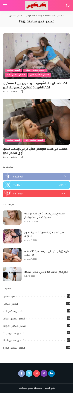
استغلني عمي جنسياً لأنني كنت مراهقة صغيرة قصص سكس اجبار (44, 215)
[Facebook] (36, 176)
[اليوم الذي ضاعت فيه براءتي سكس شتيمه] (12, 274)
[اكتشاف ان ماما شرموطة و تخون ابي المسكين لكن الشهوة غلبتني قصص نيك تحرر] (36, 56)
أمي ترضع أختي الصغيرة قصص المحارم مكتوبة (44, 234)
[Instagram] (44, 373)
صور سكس (9, 296)
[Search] (68, 5)
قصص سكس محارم (39, 75)
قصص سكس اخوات (14, 318)
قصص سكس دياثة (16, 75)
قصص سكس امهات (35, 70)
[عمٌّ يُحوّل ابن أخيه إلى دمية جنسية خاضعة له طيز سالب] (12, 255)
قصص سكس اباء (12, 311)
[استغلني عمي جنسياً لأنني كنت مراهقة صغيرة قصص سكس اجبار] (12, 217)
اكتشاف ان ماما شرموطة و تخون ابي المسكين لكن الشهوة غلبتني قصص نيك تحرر (35, 85)
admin (14, 92)
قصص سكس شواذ (13, 340)
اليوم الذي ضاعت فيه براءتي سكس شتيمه (46, 271)
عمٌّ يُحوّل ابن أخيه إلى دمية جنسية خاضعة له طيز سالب (46, 253)
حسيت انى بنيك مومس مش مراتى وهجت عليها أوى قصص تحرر (35, 151)
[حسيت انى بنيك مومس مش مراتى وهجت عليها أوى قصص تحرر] (36, 122)
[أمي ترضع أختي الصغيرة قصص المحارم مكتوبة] (12, 236)
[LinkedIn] (51, 373)
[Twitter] (36, 185)
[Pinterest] (36, 193)
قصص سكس (13, 70)
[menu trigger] (6, 5)
